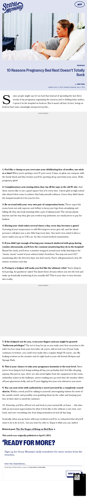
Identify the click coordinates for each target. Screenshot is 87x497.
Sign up (71, 473)
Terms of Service (33, 467)
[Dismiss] (83, 475)
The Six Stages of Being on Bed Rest (34, 429)
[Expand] (76, 475)
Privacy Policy (42, 467)
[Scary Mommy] (13, 7)
